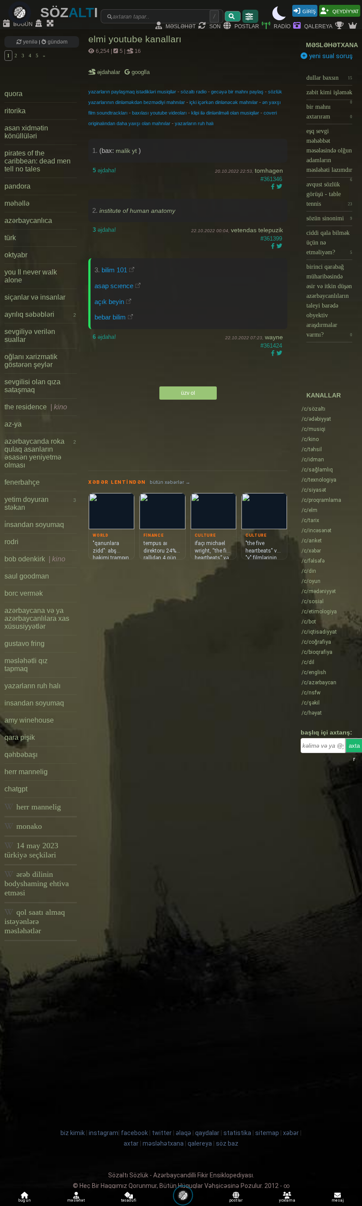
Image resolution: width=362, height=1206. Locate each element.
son (214, 26)
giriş (309, 11)
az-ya (13, 424)
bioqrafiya (317, 652)
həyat (312, 713)
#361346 (271, 179)
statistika (237, 1132)
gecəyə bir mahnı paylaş (237, 91)
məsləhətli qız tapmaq (26, 664)
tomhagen (269, 170)
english (314, 672)
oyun (311, 581)
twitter (162, 1132)
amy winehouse (29, 720)
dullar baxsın (329, 77)
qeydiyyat (345, 11)
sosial (313, 601)
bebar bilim (110, 317)
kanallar (323, 395)
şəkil (311, 703)
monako (28, 826)
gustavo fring (24, 643)
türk (10, 237)
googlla (140, 72)
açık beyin (109, 301)
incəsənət (317, 530)
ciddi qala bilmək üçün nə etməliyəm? (329, 243)
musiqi (313, 429)
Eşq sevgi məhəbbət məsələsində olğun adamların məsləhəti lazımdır (329, 153)
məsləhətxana (332, 44)
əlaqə (183, 1132)
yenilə (30, 42)
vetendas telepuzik (257, 230)
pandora (17, 186)
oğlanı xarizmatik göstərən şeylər (30, 360)
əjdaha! (104, 170)
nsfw (311, 693)
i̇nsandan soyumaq (34, 524)
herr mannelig (26, 772)
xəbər (311, 551)
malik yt (127, 150)
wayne (274, 337)
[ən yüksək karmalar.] (353, 26)
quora (13, 93)
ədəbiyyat (316, 419)
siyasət (314, 490)
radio (281, 26)
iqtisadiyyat (319, 632)
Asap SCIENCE (113, 285)
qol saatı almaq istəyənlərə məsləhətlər (34, 921)
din (309, 571)
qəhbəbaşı (21, 754)
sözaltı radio (194, 91)
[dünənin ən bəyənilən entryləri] (340, 26)
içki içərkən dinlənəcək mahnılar (223, 102)
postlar (246, 26)
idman (313, 459)
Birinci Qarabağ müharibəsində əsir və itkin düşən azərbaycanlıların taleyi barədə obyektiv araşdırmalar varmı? (329, 300)
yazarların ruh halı (32, 686)
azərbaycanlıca (28, 220)
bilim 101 (114, 270)
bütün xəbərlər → (170, 482)
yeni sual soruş (330, 56)
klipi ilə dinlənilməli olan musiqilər (225, 112)
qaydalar (207, 1132)
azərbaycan (319, 682)
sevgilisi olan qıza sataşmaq (32, 385)
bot (309, 622)
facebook (134, 1132)
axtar (131, 1143)
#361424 (271, 345)
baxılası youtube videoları (159, 112)
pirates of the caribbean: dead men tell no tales (37, 161)
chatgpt (15, 789)
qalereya (317, 26)
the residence (35, 407)
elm (309, 510)
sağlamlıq (317, 470)
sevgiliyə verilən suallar (29, 335)
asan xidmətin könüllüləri (26, 132)
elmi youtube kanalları (134, 39)
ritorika (15, 111)
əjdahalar (109, 72)
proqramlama (321, 500)
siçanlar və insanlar (34, 297)
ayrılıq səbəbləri (40, 314)
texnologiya (319, 480)
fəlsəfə (313, 561)
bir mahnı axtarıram (329, 112)
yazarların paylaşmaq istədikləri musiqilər (132, 91)
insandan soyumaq (34, 703)
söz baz (227, 1143)
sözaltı (313, 409)
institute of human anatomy (137, 210)
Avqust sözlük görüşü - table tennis (329, 194)
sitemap (267, 1132)
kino (310, 439)
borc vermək (23, 593)
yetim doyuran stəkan (40, 503)
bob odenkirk (34, 559)
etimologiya (319, 612)
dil (308, 662)
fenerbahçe (22, 482)
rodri (11, 541)
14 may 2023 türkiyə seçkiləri (31, 850)
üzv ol (188, 393)
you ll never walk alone (30, 276)
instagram (103, 1132)
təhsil (312, 449)
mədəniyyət (319, 591)
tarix (310, 520)
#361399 (271, 238)
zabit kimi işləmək (329, 94)
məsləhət (180, 26)
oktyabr (15, 255)
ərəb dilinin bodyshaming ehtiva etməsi (36, 883)
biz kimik (73, 1132)
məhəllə (17, 203)
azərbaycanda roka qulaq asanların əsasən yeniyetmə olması (40, 453)
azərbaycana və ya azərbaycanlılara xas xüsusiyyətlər (36, 618)
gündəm (57, 42)
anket (312, 541)
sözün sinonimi (329, 218)
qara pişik (19, 737)
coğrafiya (316, 642)
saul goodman (26, 576)
